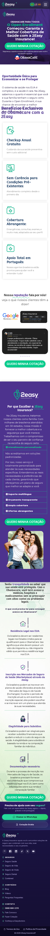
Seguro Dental (11, 874)
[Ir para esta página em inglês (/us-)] (35, 4)
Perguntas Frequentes (14, 898)
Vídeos (8, 893)
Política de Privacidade (36, 929)
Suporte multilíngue (20, 494)
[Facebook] (10, 851)
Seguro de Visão (12, 870)
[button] (45, 4)
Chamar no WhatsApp (26, 817)
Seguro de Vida (11, 866)
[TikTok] (22, 851)
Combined (9, 878)
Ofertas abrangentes (20, 511)
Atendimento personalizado (24, 447)
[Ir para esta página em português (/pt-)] (32, 4)
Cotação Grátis (26, 824)
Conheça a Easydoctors (15, 921)
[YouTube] (33, 851)
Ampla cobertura (18, 505)
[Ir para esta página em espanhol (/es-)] (39, 4)
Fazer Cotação (11, 917)
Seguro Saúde (11, 861)
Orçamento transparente (23, 500)
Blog (7, 889)
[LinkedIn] (16, 851)
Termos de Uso (13, 929)
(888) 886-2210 (12, 908)
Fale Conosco (11, 913)
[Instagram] (4, 851)
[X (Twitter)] (27, 851)
